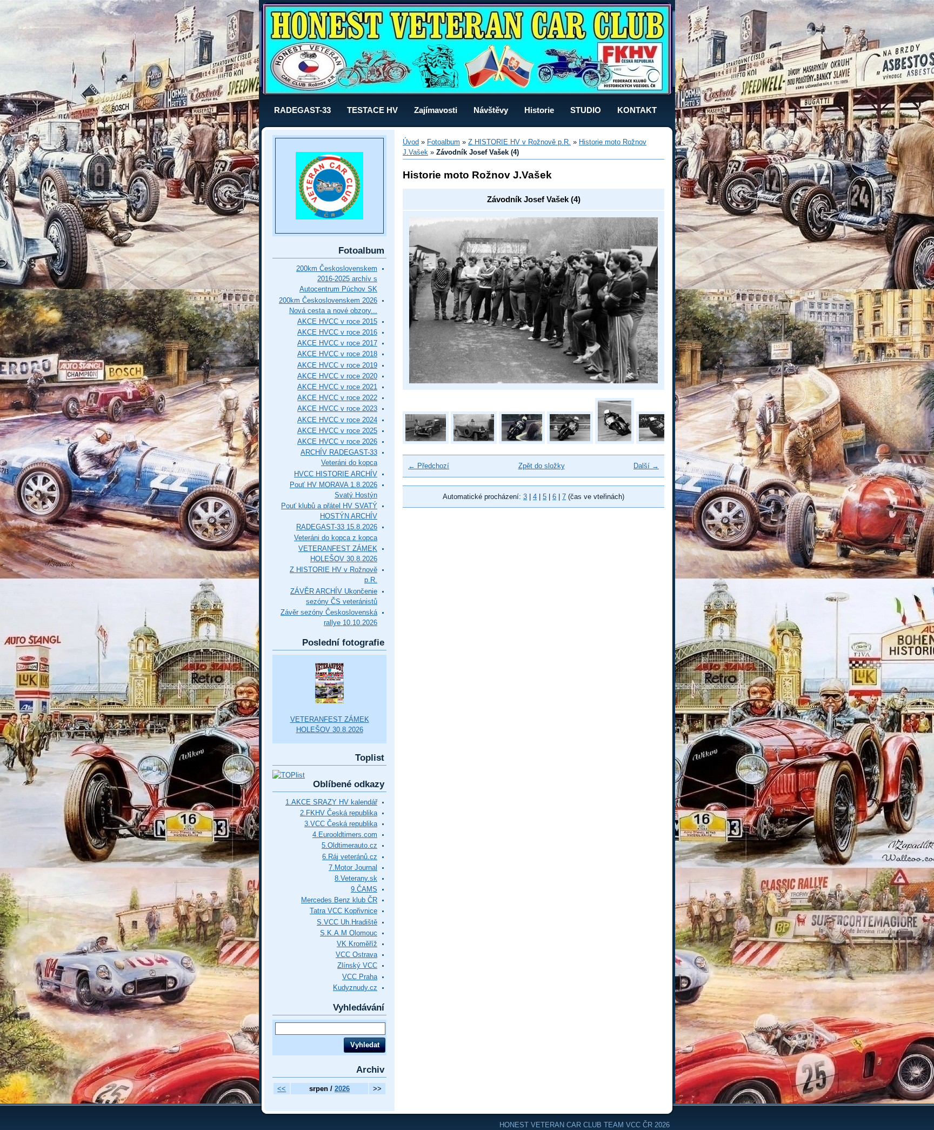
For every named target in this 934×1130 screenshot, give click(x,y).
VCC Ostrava (356, 954)
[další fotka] (640, 300)
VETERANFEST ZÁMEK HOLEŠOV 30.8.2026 (329, 724)
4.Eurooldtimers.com (344, 834)
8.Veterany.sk (356, 878)
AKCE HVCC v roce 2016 (337, 332)
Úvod (411, 142)
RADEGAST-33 (302, 110)
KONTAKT (637, 110)
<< (281, 1089)
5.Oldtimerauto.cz (349, 845)
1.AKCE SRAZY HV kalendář (331, 802)
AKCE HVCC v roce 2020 (337, 376)
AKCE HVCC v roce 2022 (337, 398)
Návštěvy (490, 110)
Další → (646, 466)
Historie (539, 110)
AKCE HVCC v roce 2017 (337, 343)
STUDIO (585, 110)
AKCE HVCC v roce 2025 (337, 431)
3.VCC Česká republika (340, 824)
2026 (342, 1089)
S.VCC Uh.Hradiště (347, 922)
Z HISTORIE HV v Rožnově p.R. (519, 142)
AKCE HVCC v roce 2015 (337, 321)
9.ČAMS (364, 889)
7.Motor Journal (353, 867)
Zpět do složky (541, 466)
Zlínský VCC (357, 965)
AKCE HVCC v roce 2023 (337, 408)
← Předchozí (428, 466)
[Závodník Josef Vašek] (570, 441)
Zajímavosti (435, 110)
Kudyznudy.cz (355, 987)
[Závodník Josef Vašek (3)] (659, 441)
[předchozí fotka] (427, 300)
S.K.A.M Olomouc (348, 933)
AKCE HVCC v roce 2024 (337, 420)
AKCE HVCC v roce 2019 (337, 365)
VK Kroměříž (357, 944)
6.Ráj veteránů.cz (349, 857)
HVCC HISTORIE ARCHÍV (335, 474)
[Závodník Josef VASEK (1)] (522, 441)
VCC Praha (359, 977)
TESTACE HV (372, 110)
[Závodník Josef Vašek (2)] (614, 441)
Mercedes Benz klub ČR (339, 900)
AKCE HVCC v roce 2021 (337, 387)
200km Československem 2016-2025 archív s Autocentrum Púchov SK (336, 278)
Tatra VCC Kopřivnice (343, 911)
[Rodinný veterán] (474, 441)
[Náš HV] (426, 441)
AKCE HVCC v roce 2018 (337, 354)
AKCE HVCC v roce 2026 (337, 441)
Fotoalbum (443, 142)
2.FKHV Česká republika (338, 813)
